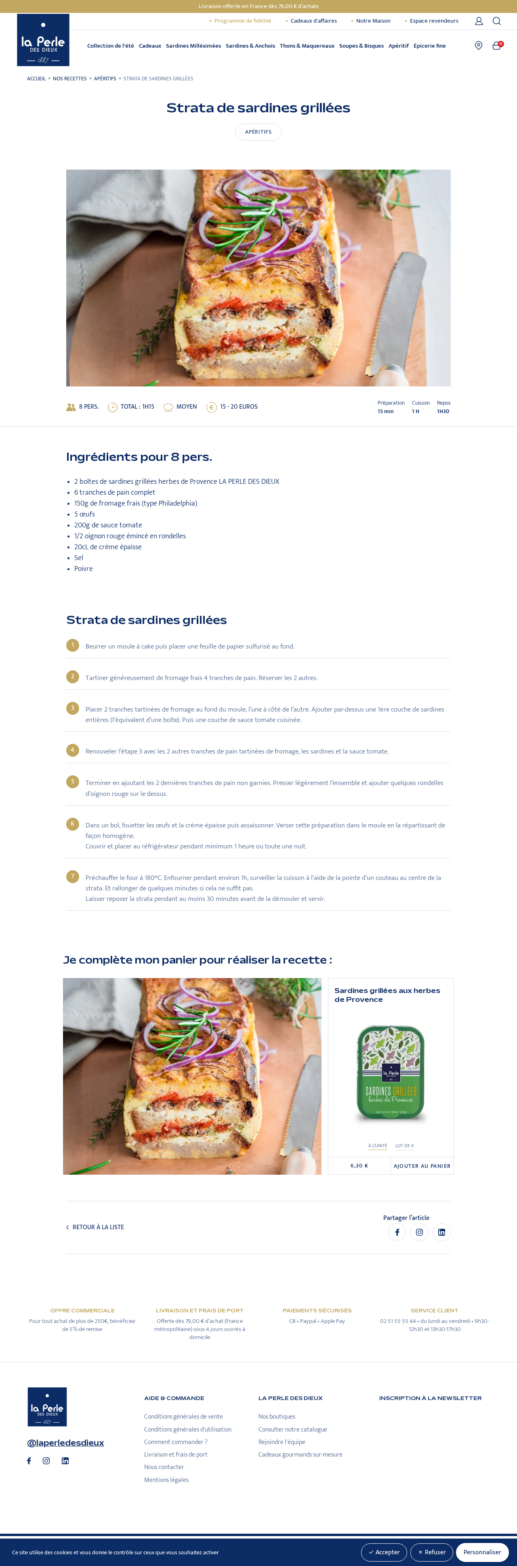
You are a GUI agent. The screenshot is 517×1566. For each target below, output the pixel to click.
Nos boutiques (276, 1417)
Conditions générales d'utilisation (187, 1430)
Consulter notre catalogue (292, 1430)
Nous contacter (164, 1467)
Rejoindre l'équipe (281, 1442)
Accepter (387, 1552)
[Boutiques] (478, 45)
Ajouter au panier (422, 1166)
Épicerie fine (430, 46)
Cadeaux (150, 46)
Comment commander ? (176, 1442)
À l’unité (377, 1146)
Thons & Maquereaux (307, 46)
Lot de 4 (404, 1146)
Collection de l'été (110, 46)
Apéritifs (258, 132)
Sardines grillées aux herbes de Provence (387, 995)
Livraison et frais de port (176, 1455)
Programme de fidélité (242, 21)
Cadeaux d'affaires (314, 21)
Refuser (434, 1552)
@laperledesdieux (65, 1443)
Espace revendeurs (434, 21)
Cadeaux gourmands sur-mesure (300, 1455)
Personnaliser (482, 1552)
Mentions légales (166, 1480)
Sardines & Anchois (250, 46)
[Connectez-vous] (480, 21)
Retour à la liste (98, 1227)
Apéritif (399, 46)
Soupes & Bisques (361, 46)
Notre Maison (373, 21)
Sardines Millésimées (193, 46)
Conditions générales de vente (183, 1417)
